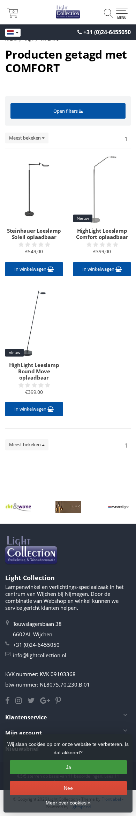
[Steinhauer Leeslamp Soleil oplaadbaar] (34, 189)
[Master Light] (118, 507)
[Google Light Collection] (47, 701)
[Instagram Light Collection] (21, 701)
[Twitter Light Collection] (34, 701)
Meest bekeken (25, 138)
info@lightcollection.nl (39, 655)
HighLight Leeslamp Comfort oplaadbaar (102, 233)
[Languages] (13, 33)
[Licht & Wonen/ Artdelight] (18, 507)
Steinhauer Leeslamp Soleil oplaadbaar (34, 233)
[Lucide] (68, 507)
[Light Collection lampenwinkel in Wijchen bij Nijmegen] (68, 12)
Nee (68, 788)
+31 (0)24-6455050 (107, 32)
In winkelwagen (30, 269)
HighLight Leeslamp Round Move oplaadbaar (34, 371)
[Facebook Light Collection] (10, 701)
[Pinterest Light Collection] (60, 701)
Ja (68, 767)
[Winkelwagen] (12, 16)
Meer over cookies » (68, 803)
